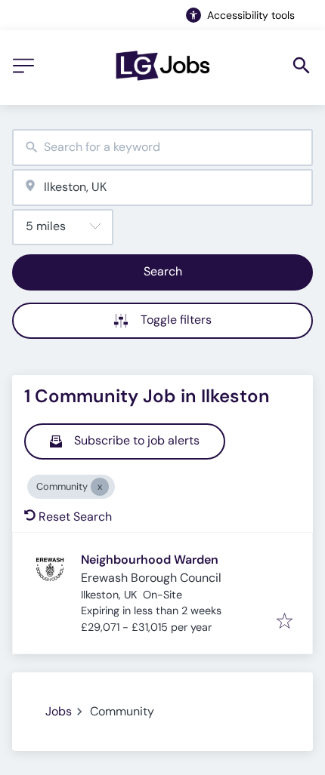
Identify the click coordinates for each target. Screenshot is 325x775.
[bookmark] (284, 622)
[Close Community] (100, 487)
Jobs (58, 711)
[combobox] (162, 147)
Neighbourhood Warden (149, 559)
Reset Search (75, 516)
